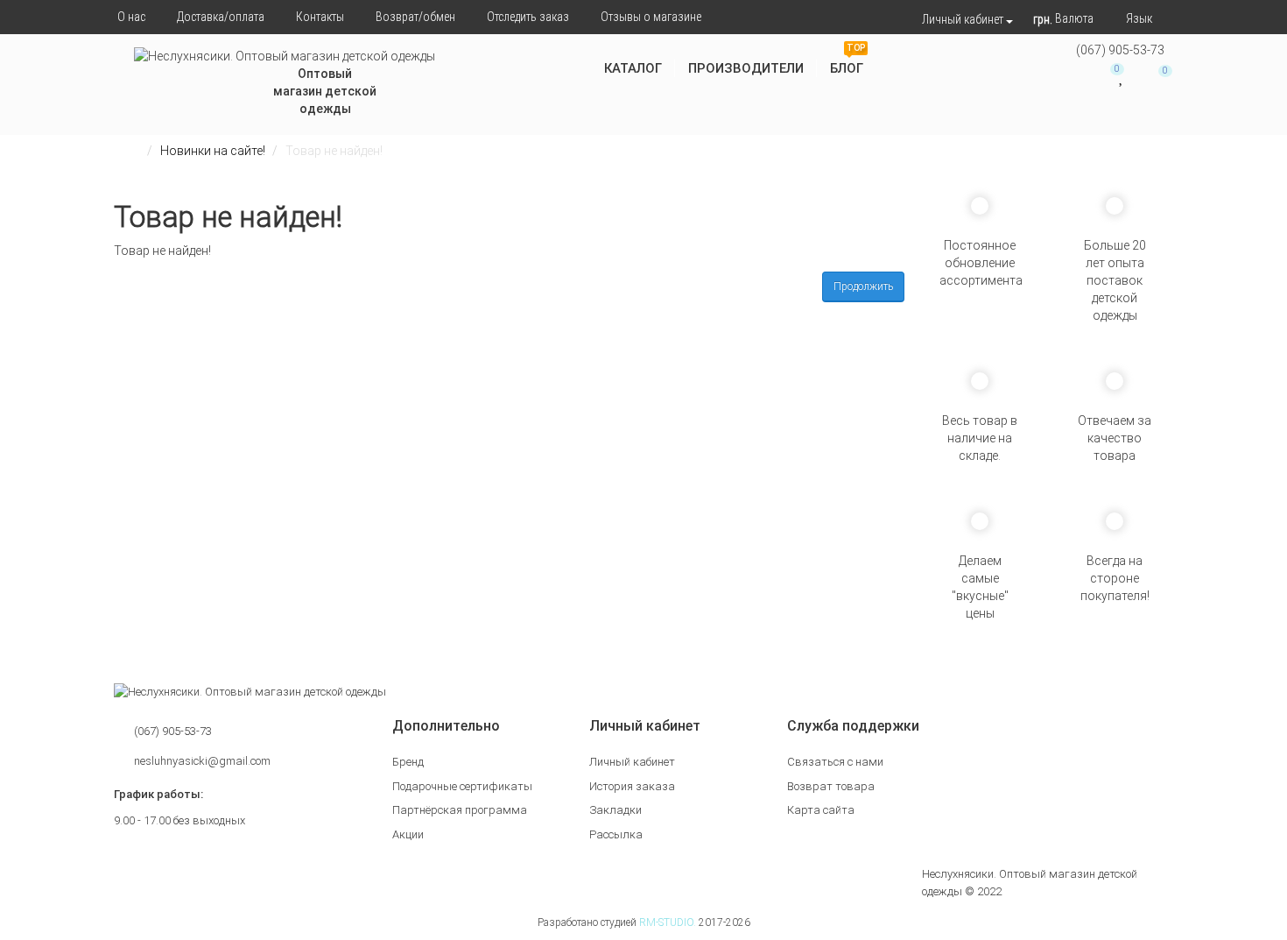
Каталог (633, 68)
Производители (746, 68)
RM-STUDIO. (667, 922)
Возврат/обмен (415, 17)
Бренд (408, 761)
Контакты (320, 17)
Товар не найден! (334, 151)
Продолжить (863, 286)
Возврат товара (831, 786)
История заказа (632, 786)
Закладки (615, 809)
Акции (408, 834)
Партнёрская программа (459, 809)
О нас (131, 17)
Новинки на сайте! (212, 151)
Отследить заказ (528, 17)
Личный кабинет (632, 761)
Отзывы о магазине (651, 17)
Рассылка (616, 834)
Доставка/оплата (220, 17)
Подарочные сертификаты (462, 786)
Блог (847, 61)
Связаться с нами (835, 761)
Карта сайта (820, 809)
